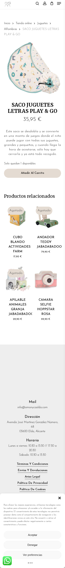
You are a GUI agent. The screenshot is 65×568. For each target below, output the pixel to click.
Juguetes (42, 23)
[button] (59, 498)
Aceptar (32, 534)
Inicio (7, 23)
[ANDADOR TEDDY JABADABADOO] (46, 217)
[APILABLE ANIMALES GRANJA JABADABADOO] (17, 279)
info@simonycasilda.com (32, 407)
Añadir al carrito (32, 173)
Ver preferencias (32, 554)
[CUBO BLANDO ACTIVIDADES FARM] (17, 217)
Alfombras (10, 29)
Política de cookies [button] (33, 489)
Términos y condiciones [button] (32, 464)
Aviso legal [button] (32, 476)
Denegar (32, 544)
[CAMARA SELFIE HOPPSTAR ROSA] (46, 279)
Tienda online (24, 23)
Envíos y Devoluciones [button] (32, 470)
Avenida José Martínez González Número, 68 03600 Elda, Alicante (32, 427)
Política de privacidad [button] (32, 483)
